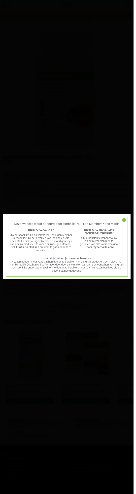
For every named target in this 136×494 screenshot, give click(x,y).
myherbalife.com (103, 247)
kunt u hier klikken (28, 247)
